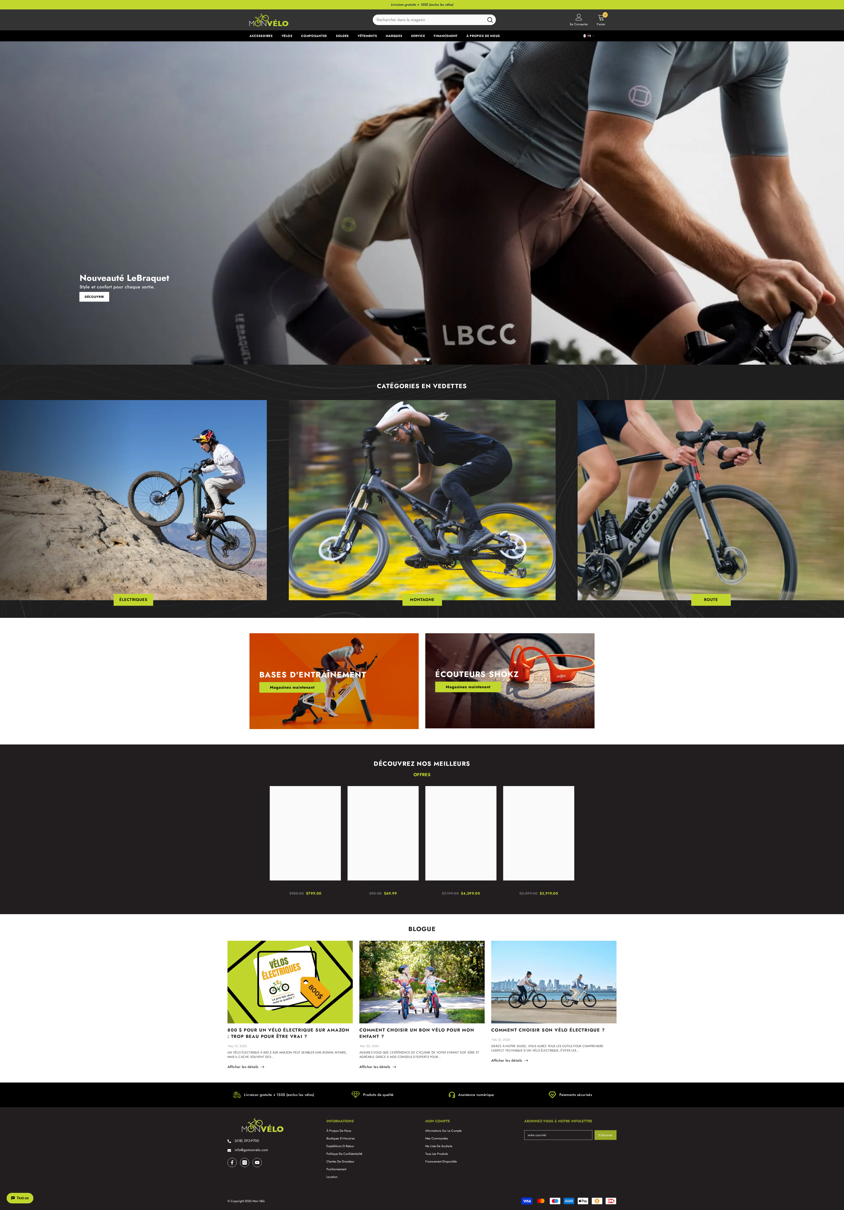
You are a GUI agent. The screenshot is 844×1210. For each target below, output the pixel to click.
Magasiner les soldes (103, 297)
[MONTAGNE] (422, 500)
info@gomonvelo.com (251, 1149)
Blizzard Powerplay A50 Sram (461, 886)
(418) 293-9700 (247, 1140)
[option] (422, 203)
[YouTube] (257, 1162)
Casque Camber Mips (383, 886)
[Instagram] (244, 1162)
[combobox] (428, 20)
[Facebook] (232, 1162)
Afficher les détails (242, 1066)
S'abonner (605, 1135)
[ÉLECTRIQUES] (133, 500)
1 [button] (416, 360)
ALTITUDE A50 (538, 886)
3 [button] (428, 360)
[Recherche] (434, 20)
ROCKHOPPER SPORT (305, 886)
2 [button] (422, 360)
